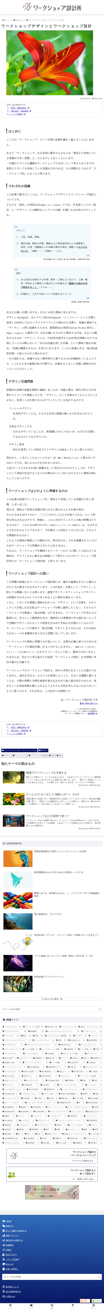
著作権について (12, 1287)
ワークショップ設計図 (38, 756)
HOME (8, 1221)
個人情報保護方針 (13, 1292)
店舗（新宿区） (12, 1269)
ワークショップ (20, 756)
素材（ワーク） (12, 1236)
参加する (9, 1226)
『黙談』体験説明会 (18, 108)
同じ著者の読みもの (90, 703)
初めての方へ (11, 1255)
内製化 (8, 1250)
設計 (60, 756)
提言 (53, 756)
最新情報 (91, 713)
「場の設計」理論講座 (18, 111)
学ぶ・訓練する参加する (16, 1231)
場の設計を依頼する (14, 1240)
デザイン (7, 756)
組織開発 (9, 1245)
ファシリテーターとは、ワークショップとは (20, 750)
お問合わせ (10, 1297)
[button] (100, 1009)
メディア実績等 (12, 1260)
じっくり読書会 (16, 114)
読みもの (44, 750)
